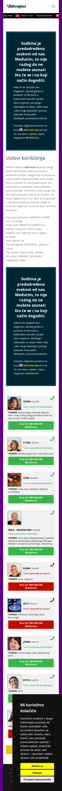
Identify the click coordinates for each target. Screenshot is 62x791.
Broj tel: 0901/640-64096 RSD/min (31, 423)
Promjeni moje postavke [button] (37, 779)
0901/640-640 (30, 130)
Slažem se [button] (37, 766)
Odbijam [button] (37, 772)
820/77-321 (34, 15)
